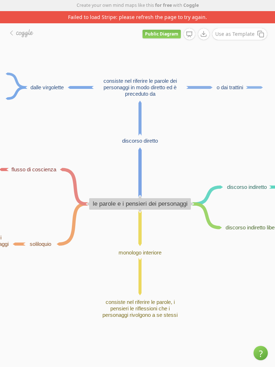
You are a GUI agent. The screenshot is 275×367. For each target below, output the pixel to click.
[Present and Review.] (189, 34)
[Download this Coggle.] (203, 34)
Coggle (191, 5)
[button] (261, 353)
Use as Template (235, 33)
